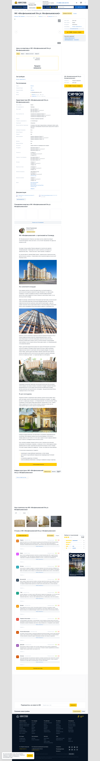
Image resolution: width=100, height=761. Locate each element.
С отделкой (70, 728)
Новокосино (58, 727)
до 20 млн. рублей (71, 725)
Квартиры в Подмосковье (24, 725)
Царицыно (46, 725)
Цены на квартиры (18, 7)
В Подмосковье (22, 728)
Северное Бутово (47, 731)
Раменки (40, 16)
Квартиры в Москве (23, 722)
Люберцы (33, 724)
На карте (75, 13)
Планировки (25, 7)
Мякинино (58, 730)
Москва (32, 85)
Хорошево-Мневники (48, 722)
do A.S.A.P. (76, 39)
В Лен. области (22, 733)
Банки (45, 739)
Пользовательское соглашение (62, 753)
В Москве (21, 727)
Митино (45, 724)
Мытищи (33, 727)
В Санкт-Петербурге (23, 731)
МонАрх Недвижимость (77, 26)
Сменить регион (32, 7)
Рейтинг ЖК (70, 741)
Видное (33, 728)
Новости (70, 738)
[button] (59, 31)
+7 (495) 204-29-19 (62, 3)
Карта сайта (71, 753)
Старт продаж (71, 731)
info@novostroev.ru (23, 748)
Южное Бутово (47, 730)
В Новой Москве (22, 730)
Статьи (69, 739)
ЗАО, (19, 16)
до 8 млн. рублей (71, 722)
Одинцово (33, 730)
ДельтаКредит (33, 183)
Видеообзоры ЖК (59, 739)
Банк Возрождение (34, 182)
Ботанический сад (59, 728)
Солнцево (46, 727)
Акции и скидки (47, 741)
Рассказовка (58, 725)
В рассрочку (70, 727)
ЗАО (31, 87)
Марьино (45, 728)
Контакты (58, 751)
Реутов (33, 731)
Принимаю (30, 755)
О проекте (58, 746)
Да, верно (39, 7)
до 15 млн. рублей (71, 724)
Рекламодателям (60, 749)
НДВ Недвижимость (69, 39)
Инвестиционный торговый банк (37, 185)
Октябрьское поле (59, 731)
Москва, (16, 16)
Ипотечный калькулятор (48, 742)
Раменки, (23, 16)
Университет (50, 16)
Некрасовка (58, 722)
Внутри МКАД (70, 730)
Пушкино (33, 733)
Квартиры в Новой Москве (24, 724)
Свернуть (32, 188)
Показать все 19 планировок (38, 222)
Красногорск (34, 722)
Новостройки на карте (60, 738)
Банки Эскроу (46, 738)
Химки (33, 725)
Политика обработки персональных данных (40, 753)
